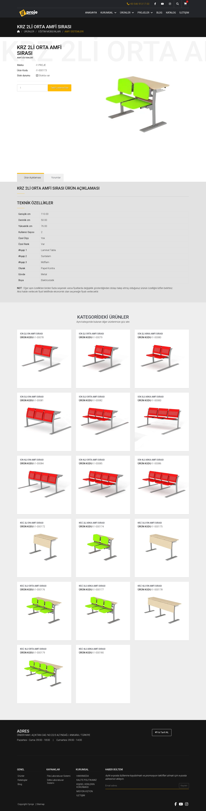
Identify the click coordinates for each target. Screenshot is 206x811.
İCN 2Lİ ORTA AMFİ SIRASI (91, 333)
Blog (20, 784)
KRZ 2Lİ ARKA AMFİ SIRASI (92, 523)
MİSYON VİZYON (84, 791)
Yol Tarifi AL (163, 732)
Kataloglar (22, 780)
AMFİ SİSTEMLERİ (74, 31)
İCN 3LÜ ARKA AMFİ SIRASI (151, 397)
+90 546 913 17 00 (139, 3)
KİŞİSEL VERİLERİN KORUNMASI (85, 785)
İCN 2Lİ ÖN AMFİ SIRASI (31, 333)
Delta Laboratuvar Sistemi (55, 781)
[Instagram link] (170, 4)
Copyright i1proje (26, 804)
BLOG (159, 12)
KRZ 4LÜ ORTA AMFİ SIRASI (33, 649)
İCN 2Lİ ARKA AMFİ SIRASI (150, 333)
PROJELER (144, 12)
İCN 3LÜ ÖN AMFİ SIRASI (32, 397)
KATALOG (171, 12)
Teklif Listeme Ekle (59, 87)
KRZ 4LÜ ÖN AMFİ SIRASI (150, 586)
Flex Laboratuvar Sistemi (58, 776)
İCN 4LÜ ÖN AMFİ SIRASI (32, 460)
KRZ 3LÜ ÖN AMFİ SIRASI (150, 523)
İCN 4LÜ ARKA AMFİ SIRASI (151, 460)
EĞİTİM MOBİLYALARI (49, 31)
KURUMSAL (107, 12)
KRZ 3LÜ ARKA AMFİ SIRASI (92, 586)
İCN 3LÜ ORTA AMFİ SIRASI (92, 397)
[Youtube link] (162, 4)
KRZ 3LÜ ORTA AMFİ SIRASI (33, 586)
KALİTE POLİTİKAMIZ (86, 780)
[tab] (30, 178)
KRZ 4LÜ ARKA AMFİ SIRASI (92, 649)
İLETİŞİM (184, 12)
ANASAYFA (91, 12)
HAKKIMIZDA (82, 776)
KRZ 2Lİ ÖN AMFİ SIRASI (31, 523)
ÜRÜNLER (125, 12)
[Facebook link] (155, 4)
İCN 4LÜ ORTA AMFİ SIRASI (92, 460)
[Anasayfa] (28, 13)
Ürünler (21, 776)
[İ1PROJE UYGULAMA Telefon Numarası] (162, 741)
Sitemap (40, 804)
